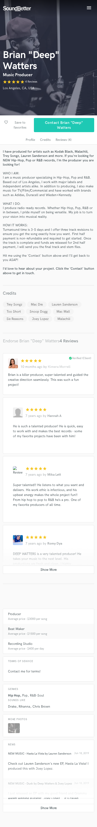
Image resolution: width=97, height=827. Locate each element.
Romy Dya (54, 544)
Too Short (14, 312)
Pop (25, 695)
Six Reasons (15, 319)
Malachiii (63, 319)
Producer (14, 614)
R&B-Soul (37, 695)
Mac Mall (63, 312)
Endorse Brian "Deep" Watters (31, 341)
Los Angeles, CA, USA (18, 88)
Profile (30, 140)
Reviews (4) (64, 140)
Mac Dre (37, 304)
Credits (45, 140)
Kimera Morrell (59, 367)
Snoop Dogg (39, 312)
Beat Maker (16, 629)
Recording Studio (20, 644)
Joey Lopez (40, 319)
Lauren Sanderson (65, 304)
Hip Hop (14, 695)
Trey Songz (14, 304)
